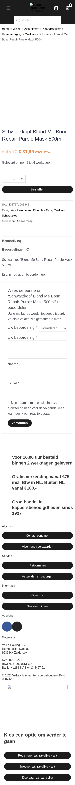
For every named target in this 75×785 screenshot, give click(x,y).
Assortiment (31, 28)
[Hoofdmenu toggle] (8, 8)
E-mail (13, 383)
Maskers (30, 34)
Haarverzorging (12, 34)
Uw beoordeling (22, 327)
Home (6, 28)
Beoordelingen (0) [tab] (15, 249)
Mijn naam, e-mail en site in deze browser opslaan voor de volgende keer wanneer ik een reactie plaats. (36, 408)
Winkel (17, 28)
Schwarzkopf (10, 215)
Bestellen (37, 189)
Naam (13, 364)
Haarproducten (51, 28)
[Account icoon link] (56, 8)
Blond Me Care (42, 210)
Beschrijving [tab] (11, 241)
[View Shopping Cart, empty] (67, 8)
